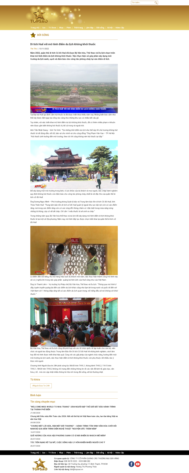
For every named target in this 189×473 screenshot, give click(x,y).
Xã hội (109, 27)
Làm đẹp (89, 27)
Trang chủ (34, 27)
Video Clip (119, 27)
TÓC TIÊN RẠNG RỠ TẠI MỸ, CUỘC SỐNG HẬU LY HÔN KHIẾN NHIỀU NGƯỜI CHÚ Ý (67, 442)
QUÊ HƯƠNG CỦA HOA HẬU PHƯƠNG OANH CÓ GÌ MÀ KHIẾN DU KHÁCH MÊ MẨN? (68, 435)
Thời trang (78, 27)
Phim (68, 27)
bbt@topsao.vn (76, 469)
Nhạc (61, 27)
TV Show (52, 27)
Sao (44, 27)
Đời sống (100, 27)
